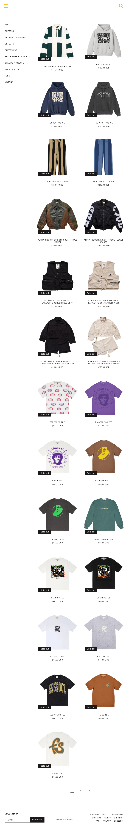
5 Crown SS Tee (103, 481)
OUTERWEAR (11, 50)
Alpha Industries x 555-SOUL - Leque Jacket (103, 241)
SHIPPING (118, 817)
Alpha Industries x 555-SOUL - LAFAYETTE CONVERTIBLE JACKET (57, 362)
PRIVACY (107, 821)
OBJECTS (9, 43)
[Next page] (89, 790)
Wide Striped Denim (57, 181)
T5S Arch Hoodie (104, 123)
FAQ (98, 821)
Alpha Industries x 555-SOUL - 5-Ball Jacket (57, 241)
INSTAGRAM (117, 814)
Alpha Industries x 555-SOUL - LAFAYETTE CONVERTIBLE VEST (57, 301)
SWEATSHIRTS (12, 69)
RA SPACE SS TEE (103, 422)
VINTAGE (9, 82)
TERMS (107, 817)
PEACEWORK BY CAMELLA (17, 56)
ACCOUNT (94, 814)
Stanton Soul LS (104, 539)
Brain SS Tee (57, 598)
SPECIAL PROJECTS (14, 63)
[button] (6, 6)
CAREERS (118, 821)
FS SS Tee (104, 715)
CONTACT (96, 817)
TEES (7, 75)
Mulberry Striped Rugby (57, 66)
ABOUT (105, 814)
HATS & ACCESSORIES (16, 37)
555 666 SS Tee (57, 422)
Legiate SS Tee (57, 715)
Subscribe (37, 819)
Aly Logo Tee (57, 656)
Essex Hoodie (103, 64)
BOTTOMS (9, 31)
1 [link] (72, 790)
